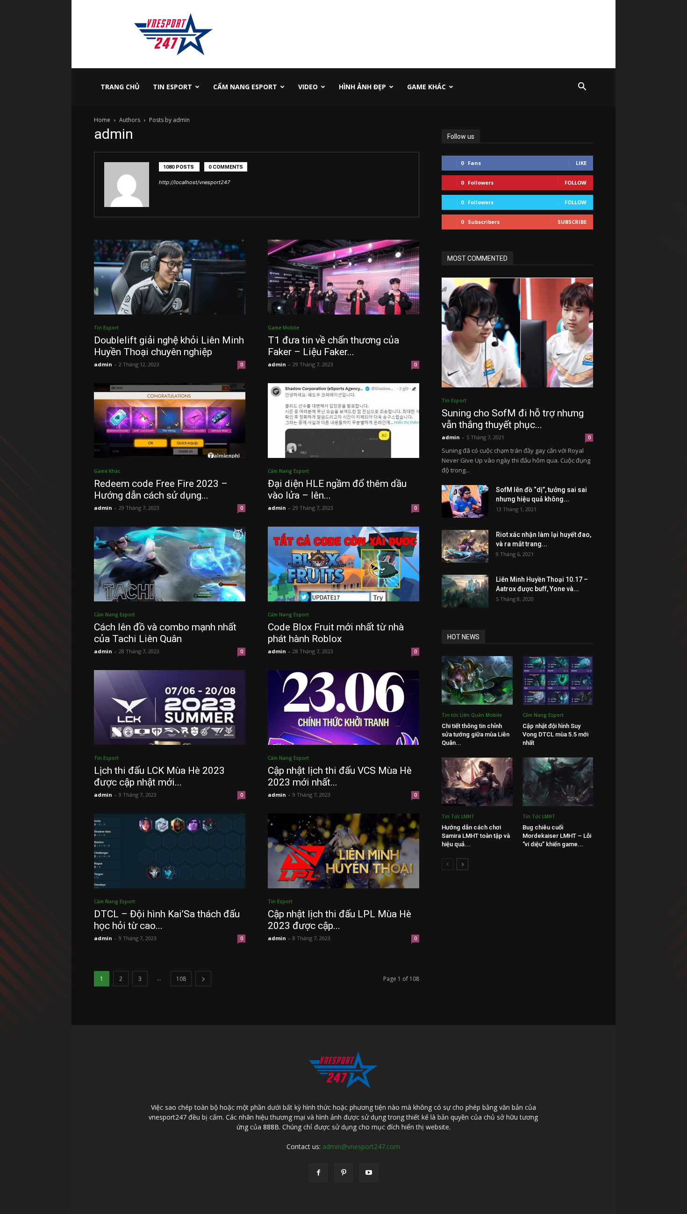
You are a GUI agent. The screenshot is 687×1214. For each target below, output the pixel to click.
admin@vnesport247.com (361, 1146)
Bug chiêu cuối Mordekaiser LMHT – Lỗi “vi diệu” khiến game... (556, 836)
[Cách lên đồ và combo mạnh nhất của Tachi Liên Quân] (169, 564)
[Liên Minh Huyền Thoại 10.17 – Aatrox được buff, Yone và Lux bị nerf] (465, 591)
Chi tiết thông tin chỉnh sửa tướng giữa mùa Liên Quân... (475, 734)
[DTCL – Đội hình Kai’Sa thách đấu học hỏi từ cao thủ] (169, 851)
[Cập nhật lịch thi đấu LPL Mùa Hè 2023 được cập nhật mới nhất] (343, 851)
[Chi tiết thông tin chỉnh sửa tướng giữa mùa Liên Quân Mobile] (477, 680)
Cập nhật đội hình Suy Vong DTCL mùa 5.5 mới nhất (555, 734)
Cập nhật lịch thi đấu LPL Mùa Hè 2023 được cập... (339, 919)
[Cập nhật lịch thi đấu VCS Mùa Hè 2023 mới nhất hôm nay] (343, 707)
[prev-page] (447, 864)
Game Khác (426, 86)
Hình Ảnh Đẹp (362, 86)
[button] (582, 87)
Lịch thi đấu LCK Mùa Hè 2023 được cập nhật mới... (159, 776)
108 (181, 979)
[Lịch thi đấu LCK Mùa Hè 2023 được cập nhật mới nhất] (169, 707)
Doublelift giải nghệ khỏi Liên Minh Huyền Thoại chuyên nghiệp (169, 346)
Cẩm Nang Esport (245, 86)
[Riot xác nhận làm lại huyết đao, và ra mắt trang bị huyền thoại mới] (465, 546)
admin (103, 364)
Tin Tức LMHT (458, 816)
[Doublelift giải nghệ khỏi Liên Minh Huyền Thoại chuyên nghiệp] (169, 277)
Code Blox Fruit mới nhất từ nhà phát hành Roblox (336, 632)
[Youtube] (368, 1173)
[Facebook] (318, 1173)
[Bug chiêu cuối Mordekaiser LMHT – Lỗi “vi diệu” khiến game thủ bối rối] (558, 781)
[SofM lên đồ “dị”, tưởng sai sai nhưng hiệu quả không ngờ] (465, 501)
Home (102, 120)
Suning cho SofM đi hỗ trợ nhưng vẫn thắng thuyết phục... (513, 418)
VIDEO (308, 86)
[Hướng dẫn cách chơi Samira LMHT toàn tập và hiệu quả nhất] (477, 781)
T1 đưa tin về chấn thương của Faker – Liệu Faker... (333, 346)
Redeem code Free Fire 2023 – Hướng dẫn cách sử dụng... (161, 489)
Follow (576, 182)
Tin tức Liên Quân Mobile (472, 715)
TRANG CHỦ (120, 86)
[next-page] (203, 978)
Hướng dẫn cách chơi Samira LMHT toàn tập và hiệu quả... (476, 836)
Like (581, 162)
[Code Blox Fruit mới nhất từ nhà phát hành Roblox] (343, 564)
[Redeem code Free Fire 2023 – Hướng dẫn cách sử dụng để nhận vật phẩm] (169, 420)
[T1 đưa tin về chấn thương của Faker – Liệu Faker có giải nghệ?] (343, 277)
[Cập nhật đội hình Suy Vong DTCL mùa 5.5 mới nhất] (558, 680)
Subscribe (572, 221)
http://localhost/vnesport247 (194, 182)
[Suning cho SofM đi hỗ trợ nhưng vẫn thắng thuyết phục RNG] (517, 332)
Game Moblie (283, 327)
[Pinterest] (343, 1173)
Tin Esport (172, 86)
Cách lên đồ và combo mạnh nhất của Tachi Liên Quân (165, 632)
